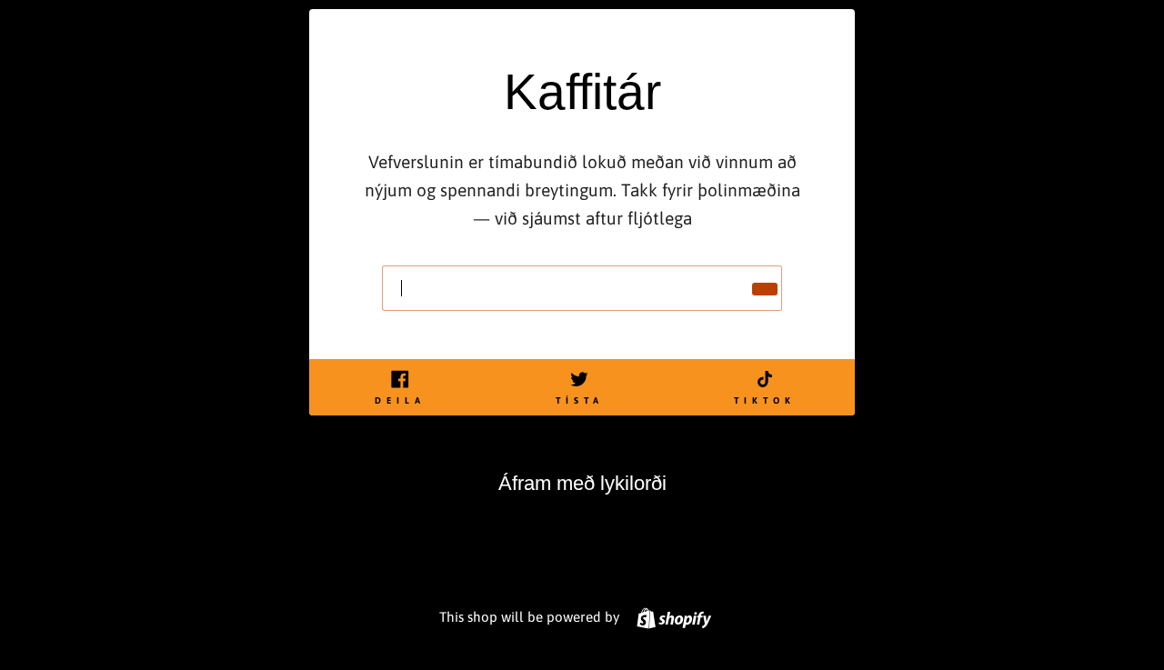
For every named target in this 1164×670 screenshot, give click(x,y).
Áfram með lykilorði (582, 483)
